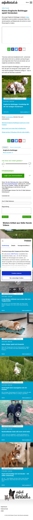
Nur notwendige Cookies (16, 278)
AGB (2, 511)
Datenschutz (4, 509)
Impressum (4, 506)
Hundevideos (9, 117)
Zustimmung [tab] (5, 245)
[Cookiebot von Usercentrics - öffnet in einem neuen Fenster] (24, 241)
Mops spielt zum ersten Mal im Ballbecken (14, 128)
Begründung (5, 206)
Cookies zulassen (16, 273)
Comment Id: (6, 196)
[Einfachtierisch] (10, 2)
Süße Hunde (5, 8)
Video (27, 17)
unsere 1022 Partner (12, 254)
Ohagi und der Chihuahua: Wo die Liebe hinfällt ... (16, 132)
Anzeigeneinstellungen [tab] (24, 245)
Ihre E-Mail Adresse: (8, 201)
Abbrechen (5, 216)
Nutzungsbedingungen (11, 184)
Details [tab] (13, 245)
